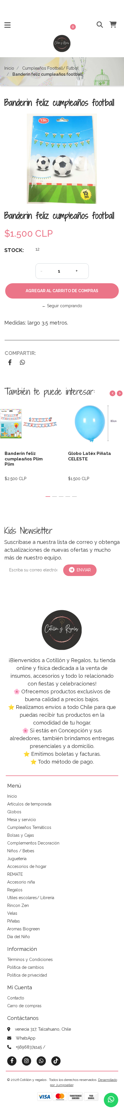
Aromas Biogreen (23, 929)
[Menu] (7, 26)
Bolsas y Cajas (20, 835)
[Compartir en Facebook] (10, 363)
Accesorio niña (21, 882)
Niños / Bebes (20, 851)
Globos (14, 812)
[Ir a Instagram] (26, 1061)
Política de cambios (25, 967)
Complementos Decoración (33, 843)
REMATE (15, 874)
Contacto (15, 998)
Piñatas (13, 921)
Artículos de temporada (29, 804)
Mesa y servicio (21, 819)
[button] (97, 25)
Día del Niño (18, 936)
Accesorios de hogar (26, 866)
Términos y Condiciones (30, 959)
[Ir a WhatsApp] (41, 1061)
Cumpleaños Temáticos (29, 827)
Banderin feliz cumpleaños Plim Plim (24, 458)
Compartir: (20, 353)
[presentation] (112, 393)
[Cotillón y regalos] (62, 45)
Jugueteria (17, 858)
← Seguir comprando (62, 305)
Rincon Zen (18, 905)
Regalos (14, 890)
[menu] (109, 25)
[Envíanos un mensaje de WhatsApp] (111, 1100)
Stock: (14, 250)
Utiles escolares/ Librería (30, 897)
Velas (12, 913)
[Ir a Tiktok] (56, 1061)
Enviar (84, 570)
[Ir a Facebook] (11, 1061)
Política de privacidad (27, 975)
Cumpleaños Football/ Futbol (50, 68)
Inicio (9, 68)
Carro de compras (24, 1005)
